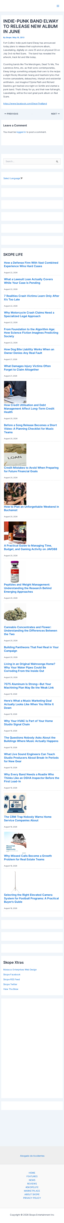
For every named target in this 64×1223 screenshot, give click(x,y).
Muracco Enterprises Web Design (20, 969)
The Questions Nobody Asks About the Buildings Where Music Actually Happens (31, 739)
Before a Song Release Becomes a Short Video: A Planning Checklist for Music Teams (30, 428)
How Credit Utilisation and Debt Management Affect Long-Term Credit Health (29, 408)
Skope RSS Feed (11, 979)
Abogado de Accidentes (32, 1156)
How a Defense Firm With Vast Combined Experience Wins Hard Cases (31, 264)
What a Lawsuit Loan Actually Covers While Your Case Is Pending (28, 281)
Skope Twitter (10, 984)
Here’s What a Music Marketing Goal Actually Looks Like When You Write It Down (29, 704)
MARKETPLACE (32, 1191)
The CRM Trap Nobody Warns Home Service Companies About (27, 818)
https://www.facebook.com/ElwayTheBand (25, 103)
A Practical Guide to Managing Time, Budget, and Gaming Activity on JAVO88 (30, 547)
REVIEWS (32, 1183)
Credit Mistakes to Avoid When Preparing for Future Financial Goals (31, 469)
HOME (32, 1172)
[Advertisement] (32, 1047)
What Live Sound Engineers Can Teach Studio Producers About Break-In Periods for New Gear (31, 757)
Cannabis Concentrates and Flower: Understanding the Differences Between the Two (30, 630)
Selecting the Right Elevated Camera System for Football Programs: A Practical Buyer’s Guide (31, 898)
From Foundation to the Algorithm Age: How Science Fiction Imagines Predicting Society (31, 333)
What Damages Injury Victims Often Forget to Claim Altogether (27, 367)
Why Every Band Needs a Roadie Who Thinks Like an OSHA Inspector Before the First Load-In (31, 778)
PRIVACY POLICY (32, 1198)
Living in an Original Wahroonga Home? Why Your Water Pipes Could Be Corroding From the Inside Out (29, 667)
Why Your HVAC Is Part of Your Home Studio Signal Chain (28, 722)
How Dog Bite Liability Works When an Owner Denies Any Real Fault (29, 351)
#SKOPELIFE (32, 1187)
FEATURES (32, 1176)
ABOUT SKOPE (32, 1194)
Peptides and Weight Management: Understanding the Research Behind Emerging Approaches (28, 588)
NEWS (32, 1180)
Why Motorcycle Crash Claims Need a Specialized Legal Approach (29, 314)
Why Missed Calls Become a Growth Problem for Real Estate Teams (28, 857)
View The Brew (10, 989)
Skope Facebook (11, 974)
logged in (21, 132)
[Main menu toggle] (58, 6)
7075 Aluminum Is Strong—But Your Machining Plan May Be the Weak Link (29, 685)
